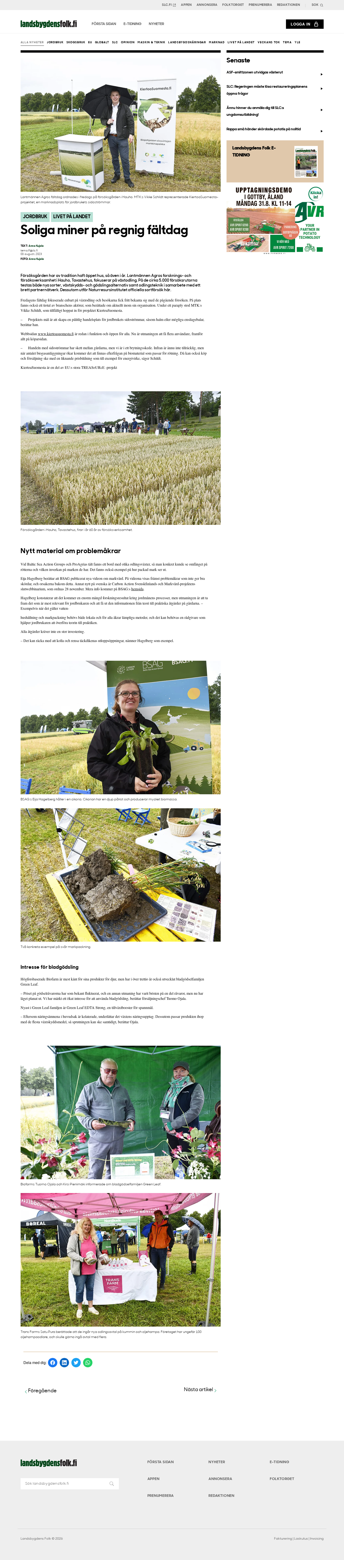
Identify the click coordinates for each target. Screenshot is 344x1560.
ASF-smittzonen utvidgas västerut (255, 72)
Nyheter (217, 1462)
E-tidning (279, 1462)
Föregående (42, 1391)
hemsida (137, 588)
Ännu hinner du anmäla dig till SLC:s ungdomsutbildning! (255, 111)
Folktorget (233, 5)
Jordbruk (55, 42)
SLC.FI (167, 5)
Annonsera (207, 5)
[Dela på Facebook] (52, 1362)
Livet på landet (241, 42)
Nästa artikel (198, 1389)
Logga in (300, 24)
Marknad (217, 42)
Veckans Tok (269, 42)
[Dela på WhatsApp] (87, 1362)
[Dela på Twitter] (76, 1362)
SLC (115, 42)
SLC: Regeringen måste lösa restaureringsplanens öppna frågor (267, 90)
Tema (287, 42)
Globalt (102, 42)
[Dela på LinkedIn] (64, 1362)
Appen (186, 5)
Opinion (128, 42)
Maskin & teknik (151, 42)
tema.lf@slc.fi (29, 251)
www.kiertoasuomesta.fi (56, 333)
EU (90, 42)
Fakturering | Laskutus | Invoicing (299, 1539)
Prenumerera (260, 5)
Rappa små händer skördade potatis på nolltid (264, 129)
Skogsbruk (75, 42)
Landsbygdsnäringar (187, 42)
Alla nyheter (32, 42)
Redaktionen (288, 5)
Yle (297, 42)
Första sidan (160, 1462)
